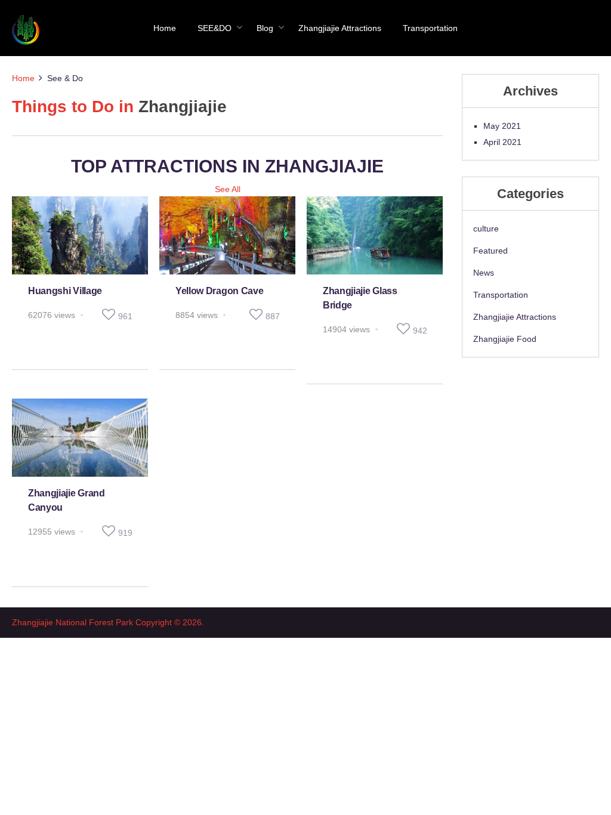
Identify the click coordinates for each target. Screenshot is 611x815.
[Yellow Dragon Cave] (227, 235)
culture (486, 228)
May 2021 (502, 126)
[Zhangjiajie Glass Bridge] (375, 235)
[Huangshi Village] (80, 235)
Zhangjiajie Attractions (339, 28)
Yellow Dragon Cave (219, 291)
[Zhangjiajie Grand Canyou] (80, 438)
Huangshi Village (65, 291)
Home (164, 28)
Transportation (430, 28)
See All (227, 189)
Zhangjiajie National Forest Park (72, 622)
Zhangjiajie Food (504, 339)
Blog (265, 28)
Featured (490, 250)
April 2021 (502, 142)
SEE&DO (215, 28)
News (483, 272)
